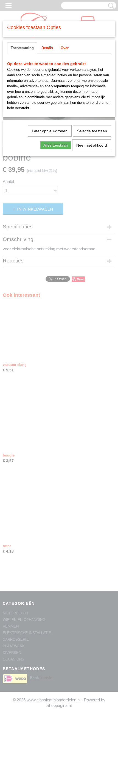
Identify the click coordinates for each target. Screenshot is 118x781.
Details (47, 48)
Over (65, 48)
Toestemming (22, 48)
